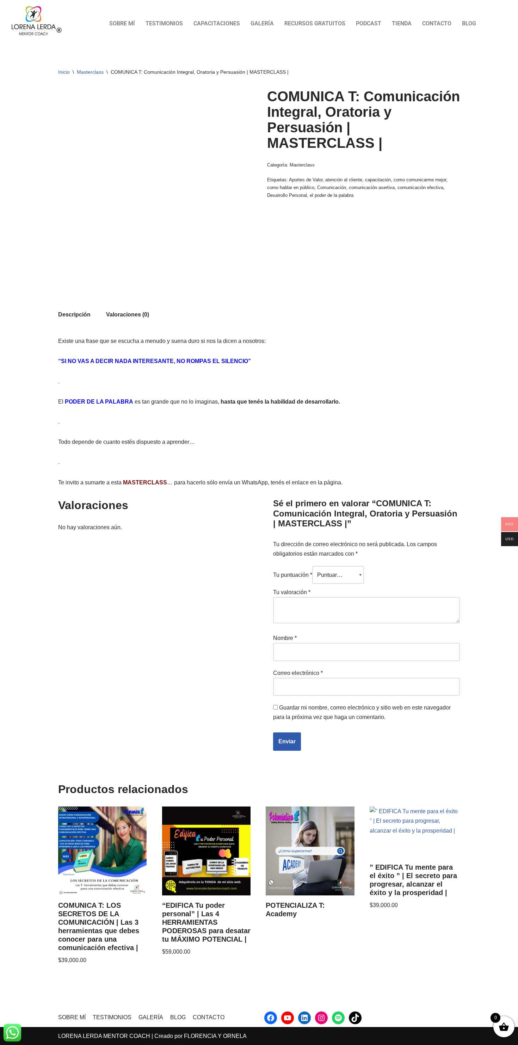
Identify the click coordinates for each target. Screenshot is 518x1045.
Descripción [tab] (74, 315)
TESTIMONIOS (164, 23)
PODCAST (368, 23)
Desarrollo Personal (287, 195)
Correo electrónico (298, 673)
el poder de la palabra (331, 195)
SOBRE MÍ (122, 23)
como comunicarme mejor (420, 179)
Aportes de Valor (305, 179)
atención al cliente (343, 179)
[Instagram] (321, 1017)
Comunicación (331, 187)
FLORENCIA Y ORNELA (215, 1036)
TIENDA (402, 23)
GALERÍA (262, 23)
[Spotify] (338, 1017)
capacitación (378, 179)
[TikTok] (355, 1017)
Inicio (64, 72)
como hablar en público (290, 187)
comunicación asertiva (372, 187)
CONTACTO (436, 23)
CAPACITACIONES (216, 23)
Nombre (285, 638)
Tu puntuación (292, 575)
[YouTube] (287, 1017)
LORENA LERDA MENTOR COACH (104, 1036)
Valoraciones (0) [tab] (127, 315)
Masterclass (90, 72)
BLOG (469, 23)
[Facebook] (270, 1017)
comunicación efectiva (420, 187)
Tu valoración (291, 592)
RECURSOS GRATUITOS (314, 23)
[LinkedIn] (304, 1017)
